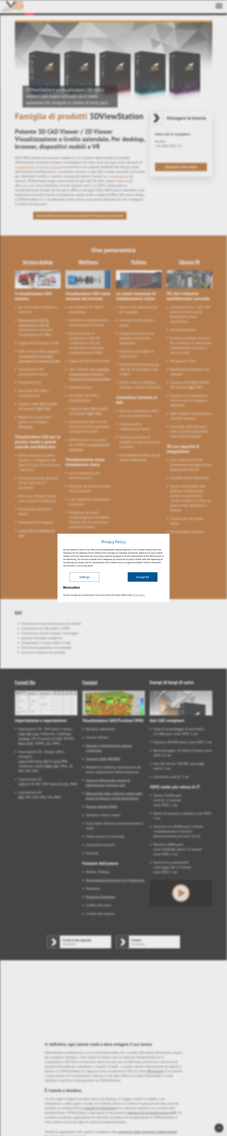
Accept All (142, 577)
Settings (84, 577)
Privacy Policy (138, 595)
